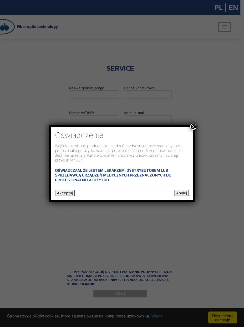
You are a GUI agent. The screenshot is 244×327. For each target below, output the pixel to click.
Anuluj (181, 193)
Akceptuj (65, 193)
